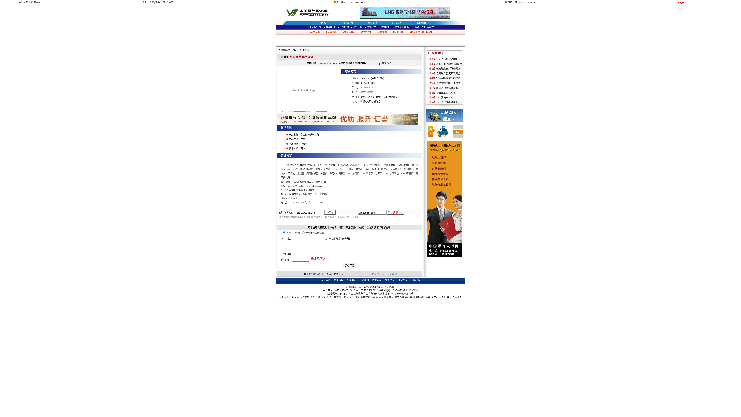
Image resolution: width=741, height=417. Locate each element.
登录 (162, 2)
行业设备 (305, 50)
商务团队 (357, 27)
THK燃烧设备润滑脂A (447, 102)
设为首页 (23, 2)
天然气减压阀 (318, 297)
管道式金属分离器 (402, 297)
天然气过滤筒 (302, 297)
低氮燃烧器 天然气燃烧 (448, 73)
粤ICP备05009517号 (402, 293)
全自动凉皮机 (438, 297)
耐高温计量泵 (383, 297)
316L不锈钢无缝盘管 (446, 59)
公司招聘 (344, 27)
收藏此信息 (386, 63)
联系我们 (421, 23)
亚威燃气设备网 (336, 293)
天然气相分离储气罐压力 (449, 64)
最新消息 (415, 32)
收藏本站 (36, 2)
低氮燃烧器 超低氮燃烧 (448, 68)
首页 (295, 50)
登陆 (346, 238)
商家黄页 (372, 23)
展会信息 (348, 32)
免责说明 (389, 280)
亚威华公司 (314, 27)
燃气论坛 (399, 27)
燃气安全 (365, 32)
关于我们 (326, 280)
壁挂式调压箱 (368, 297)
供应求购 (348, 23)
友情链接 (338, 280)
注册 (170, 2)
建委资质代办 (454, 297)
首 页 (323, 23)
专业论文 (331, 32)
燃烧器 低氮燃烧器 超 (447, 88)
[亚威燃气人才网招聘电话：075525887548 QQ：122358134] (444, 256)
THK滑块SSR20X (445, 97)
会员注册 (398, 32)
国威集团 (330, 27)
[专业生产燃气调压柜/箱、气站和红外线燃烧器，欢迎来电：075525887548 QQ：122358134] (347, 124)
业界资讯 (315, 32)
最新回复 (426, 32)
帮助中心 (351, 280)
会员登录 (382, 32)
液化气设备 (353, 297)
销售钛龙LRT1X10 (445, 93)
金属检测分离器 (422, 297)
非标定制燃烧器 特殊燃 (448, 78)
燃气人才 (371, 27)
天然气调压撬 (286, 297)
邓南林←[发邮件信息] (373, 78)
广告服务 (397, 23)
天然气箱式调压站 (336, 297)
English (682, 2)
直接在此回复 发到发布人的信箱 (305, 233)
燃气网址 (385, 27)
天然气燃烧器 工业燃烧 (448, 83)
